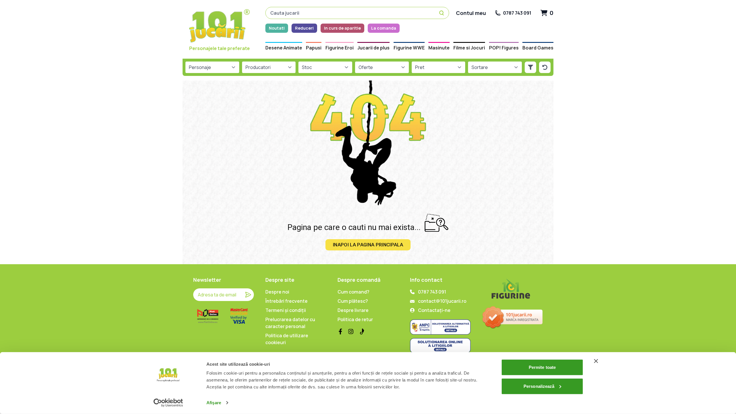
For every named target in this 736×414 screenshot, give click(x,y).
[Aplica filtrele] (530, 67)
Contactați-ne (434, 310)
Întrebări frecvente (286, 301)
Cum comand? (353, 292)
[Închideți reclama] (596, 361)
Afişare (213, 402)
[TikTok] (361, 331)
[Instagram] (351, 331)
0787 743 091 (432, 292)
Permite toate (542, 367)
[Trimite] (248, 294)
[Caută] (442, 13)
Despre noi (277, 292)
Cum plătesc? (353, 301)
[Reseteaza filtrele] (545, 67)
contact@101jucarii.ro (442, 301)
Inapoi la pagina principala (368, 245)
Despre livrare (353, 310)
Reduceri (304, 28)
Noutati (277, 28)
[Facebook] (340, 331)
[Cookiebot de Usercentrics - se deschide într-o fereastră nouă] (168, 402)
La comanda (383, 28)
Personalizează (539, 386)
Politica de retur (355, 319)
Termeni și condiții (285, 310)
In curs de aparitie (342, 28)
